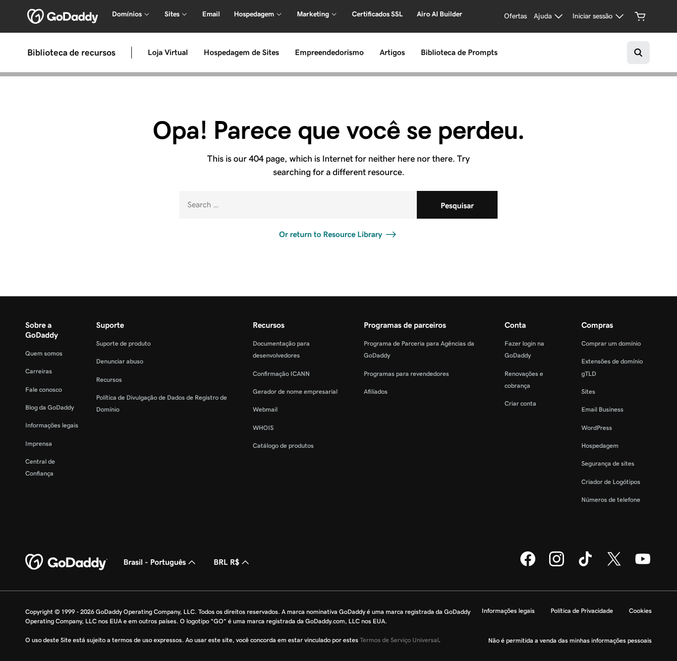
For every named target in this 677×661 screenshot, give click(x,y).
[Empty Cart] (640, 16)
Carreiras (38, 371)
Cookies (640, 610)
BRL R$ (226, 562)
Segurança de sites (607, 463)
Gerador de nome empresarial (295, 391)
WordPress (596, 427)
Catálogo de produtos (283, 445)
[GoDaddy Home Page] (66, 562)
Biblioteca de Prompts (459, 52)
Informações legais (51, 425)
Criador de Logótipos (610, 481)
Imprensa (38, 443)
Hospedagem (600, 445)
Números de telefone (610, 499)
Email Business (602, 409)
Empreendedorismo (329, 52)
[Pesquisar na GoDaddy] (638, 52)
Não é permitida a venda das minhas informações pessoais (570, 640)
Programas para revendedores (406, 373)
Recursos (109, 379)
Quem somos (43, 353)
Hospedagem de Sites (241, 52)
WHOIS (263, 427)
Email (211, 14)
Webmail (265, 409)
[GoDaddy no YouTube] (643, 564)
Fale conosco (43, 389)
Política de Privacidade (582, 610)
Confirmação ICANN (281, 373)
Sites (588, 391)
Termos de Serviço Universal (399, 640)
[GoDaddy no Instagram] (556, 564)
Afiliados (376, 391)
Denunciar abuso (119, 361)
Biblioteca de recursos (71, 52)
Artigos (392, 52)
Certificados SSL (377, 14)
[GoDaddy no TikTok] (585, 564)
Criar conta (520, 403)
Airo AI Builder (439, 14)
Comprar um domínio (611, 343)
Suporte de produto (123, 343)
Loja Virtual (168, 52)
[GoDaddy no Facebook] (528, 564)
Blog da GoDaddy (49, 407)
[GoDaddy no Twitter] (614, 564)
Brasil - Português (154, 562)
